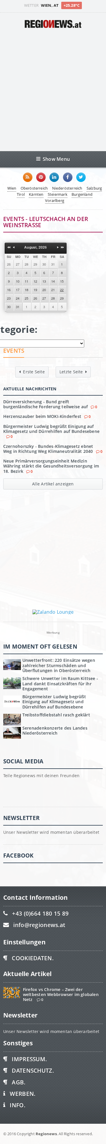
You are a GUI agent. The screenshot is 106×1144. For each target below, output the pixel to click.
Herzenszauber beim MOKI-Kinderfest (42, 416)
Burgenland (82, 194)
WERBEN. (22, 1094)
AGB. (18, 1082)
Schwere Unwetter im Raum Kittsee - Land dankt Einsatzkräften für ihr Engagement (60, 683)
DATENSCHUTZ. (33, 1070)
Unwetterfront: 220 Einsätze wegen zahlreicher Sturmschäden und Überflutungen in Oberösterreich (58, 665)
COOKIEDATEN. (32, 958)
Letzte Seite (71, 371)
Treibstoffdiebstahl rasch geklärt (56, 715)
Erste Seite (33, 371)
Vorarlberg (54, 200)
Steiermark (57, 194)
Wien (11, 188)
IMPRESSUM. (29, 1059)
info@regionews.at (39, 925)
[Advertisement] (53, 89)
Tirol (21, 194)
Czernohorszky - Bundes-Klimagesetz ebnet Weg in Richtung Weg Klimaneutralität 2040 (48, 448)
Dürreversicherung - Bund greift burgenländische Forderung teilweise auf (45, 404)
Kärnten (36, 194)
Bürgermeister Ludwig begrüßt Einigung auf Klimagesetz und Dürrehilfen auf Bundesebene (51, 428)
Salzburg (94, 188)
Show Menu (56, 159)
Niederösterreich (67, 188)
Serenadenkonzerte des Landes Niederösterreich (54, 730)
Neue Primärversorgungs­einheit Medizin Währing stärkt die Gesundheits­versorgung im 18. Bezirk (51, 466)
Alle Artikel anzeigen (53, 484)
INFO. (17, 1105)
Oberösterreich (34, 188)
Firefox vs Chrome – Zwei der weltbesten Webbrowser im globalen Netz (61, 995)
